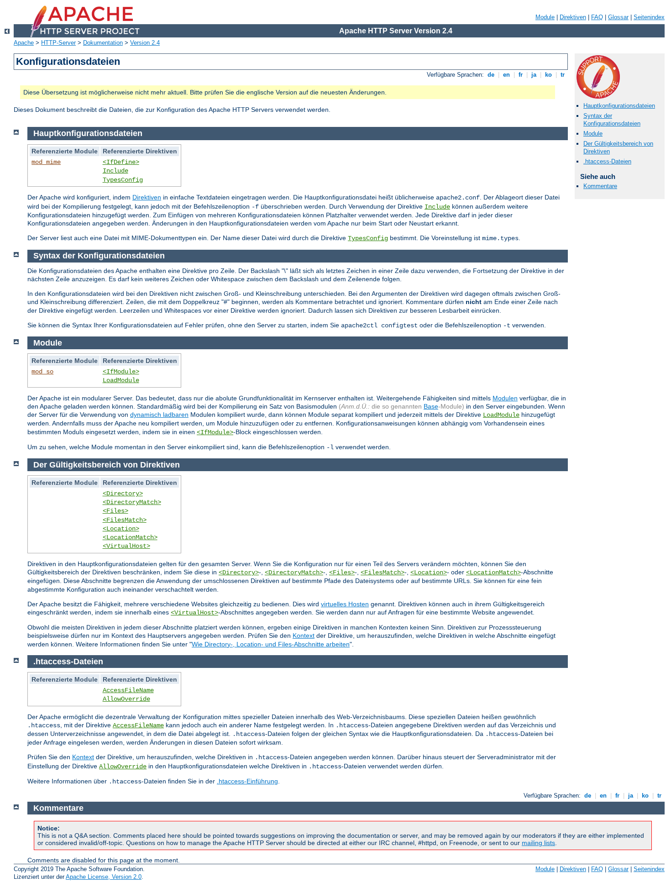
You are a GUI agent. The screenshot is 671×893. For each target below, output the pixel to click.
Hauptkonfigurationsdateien (619, 105)
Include (115, 170)
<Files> (115, 511)
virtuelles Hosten (345, 604)
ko (548, 74)
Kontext (304, 635)
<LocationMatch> (130, 537)
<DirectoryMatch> (132, 502)
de (491, 74)
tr (562, 74)
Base (431, 406)
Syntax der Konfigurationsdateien (611, 119)
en (506, 74)
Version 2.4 (145, 42)
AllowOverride (126, 699)
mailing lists (538, 842)
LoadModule (121, 380)
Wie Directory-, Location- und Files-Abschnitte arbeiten (271, 644)
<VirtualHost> (126, 546)
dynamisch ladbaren (159, 414)
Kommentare (600, 186)
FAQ (597, 17)
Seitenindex (649, 17)
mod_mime (46, 162)
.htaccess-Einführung (247, 781)
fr (520, 74)
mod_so (42, 371)
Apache (24, 42)
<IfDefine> (121, 162)
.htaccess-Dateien (607, 161)
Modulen (505, 398)
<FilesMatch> (125, 520)
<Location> (121, 528)
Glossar (618, 17)
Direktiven (573, 17)
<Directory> (123, 493)
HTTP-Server (58, 42)
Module (545, 17)
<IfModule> (121, 371)
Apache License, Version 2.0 (104, 876)
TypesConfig (123, 180)
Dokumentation (103, 42)
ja (533, 74)
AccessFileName (128, 690)
